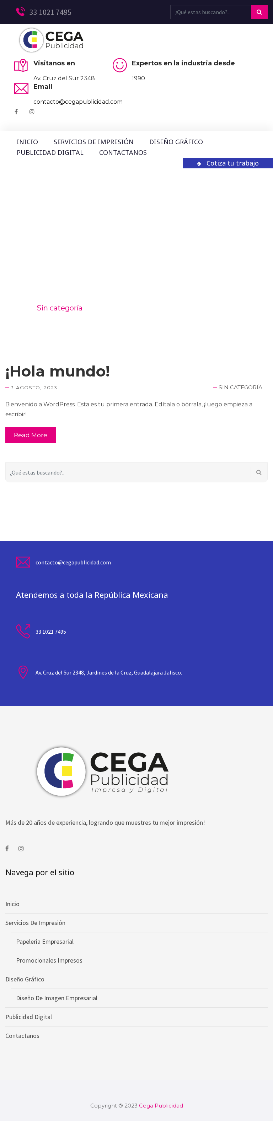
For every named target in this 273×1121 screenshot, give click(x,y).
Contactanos (123, 152)
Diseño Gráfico (176, 141)
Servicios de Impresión (94, 141)
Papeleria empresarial (45, 941)
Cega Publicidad (161, 1105)
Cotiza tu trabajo (233, 163)
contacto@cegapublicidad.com (78, 101)
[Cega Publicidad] (50, 40)
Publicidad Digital (50, 152)
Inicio (27, 141)
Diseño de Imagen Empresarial (56, 998)
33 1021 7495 (49, 12)
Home (16, 308)
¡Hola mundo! (57, 371)
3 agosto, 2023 (34, 387)
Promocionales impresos (49, 960)
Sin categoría (240, 387)
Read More (30, 435)
